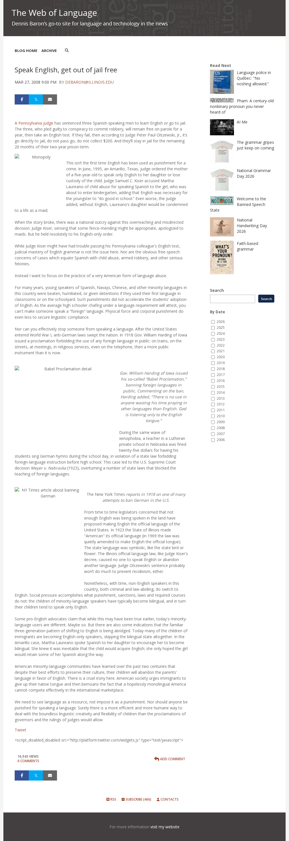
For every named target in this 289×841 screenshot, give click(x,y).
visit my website (164, 826)
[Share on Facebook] (22, 99)
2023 (221, 339)
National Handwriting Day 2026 (252, 225)
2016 (221, 380)
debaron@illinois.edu (89, 82)
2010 (221, 416)
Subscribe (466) (138, 799)
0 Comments (28, 761)
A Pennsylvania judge (34, 123)
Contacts (169, 799)
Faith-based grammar (247, 246)
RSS (113, 799)
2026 (221, 321)
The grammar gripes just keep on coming (255, 145)
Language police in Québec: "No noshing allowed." (254, 78)
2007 (221, 433)
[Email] (50, 99)
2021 (221, 351)
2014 (221, 392)
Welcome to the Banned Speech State (238, 204)
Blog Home (26, 50)
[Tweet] (36, 99)
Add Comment (172, 759)
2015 (221, 386)
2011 (221, 410)
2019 (221, 362)
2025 (221, 327)
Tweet (20, 730)
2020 (221, 357)
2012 (221, 404)
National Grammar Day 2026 (254, 173)
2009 (221, 422)
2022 (221, 345)
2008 (221, 427)
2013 (221, 398)
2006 (221, 439)
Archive (49, 50)
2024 (221, 333)
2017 (221, 374)
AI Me (242, 122)
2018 (221, 368)
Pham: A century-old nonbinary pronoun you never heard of (242, 106)
